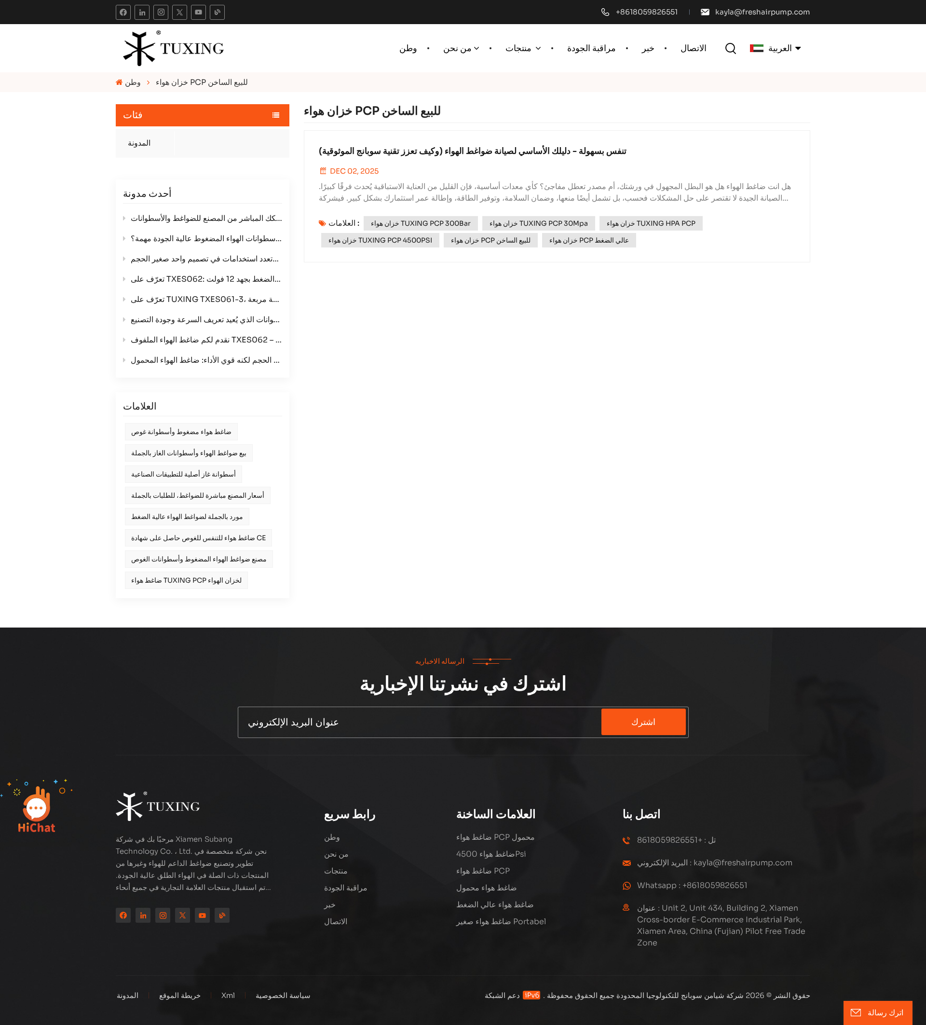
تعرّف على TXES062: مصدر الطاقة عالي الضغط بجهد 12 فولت (206, 279)
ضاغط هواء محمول (486, 888)
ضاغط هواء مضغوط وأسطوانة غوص (181, 431)
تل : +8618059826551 (676, 840)
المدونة (139, 143)
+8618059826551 (647, 11)
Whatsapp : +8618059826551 (692, 885)
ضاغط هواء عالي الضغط (495, 905)
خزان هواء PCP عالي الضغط (589, 240)
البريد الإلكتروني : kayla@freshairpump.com (714, 863)
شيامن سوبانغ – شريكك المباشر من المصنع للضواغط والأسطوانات (206, 218)
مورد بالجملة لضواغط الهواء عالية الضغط (187, 516)
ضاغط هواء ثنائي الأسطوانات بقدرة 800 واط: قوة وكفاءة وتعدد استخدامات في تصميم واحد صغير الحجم (206, 259)
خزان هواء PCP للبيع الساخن (491, 240)
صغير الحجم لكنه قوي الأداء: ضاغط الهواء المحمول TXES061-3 (206, 360)
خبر (648, 48)
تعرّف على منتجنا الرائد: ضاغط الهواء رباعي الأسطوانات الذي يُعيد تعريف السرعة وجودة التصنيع (206, 319)
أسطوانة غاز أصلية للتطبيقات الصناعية (183, 474)
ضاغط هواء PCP (483, 871)
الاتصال (694, 48)
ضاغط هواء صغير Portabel (501, 921)
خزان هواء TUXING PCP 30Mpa (539, 223)
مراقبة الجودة (591, 48)
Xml (228, 995)
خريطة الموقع (179, 995)
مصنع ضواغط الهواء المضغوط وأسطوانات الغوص (199, 559)
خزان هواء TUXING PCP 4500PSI (380, 240)
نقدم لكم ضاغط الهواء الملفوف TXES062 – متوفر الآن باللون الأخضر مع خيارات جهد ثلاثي (206, 340)
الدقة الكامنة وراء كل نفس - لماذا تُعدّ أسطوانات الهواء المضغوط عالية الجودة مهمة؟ (206, 238)
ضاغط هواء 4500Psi (491, 854)
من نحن (457, 48)
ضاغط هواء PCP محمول (495, 837)
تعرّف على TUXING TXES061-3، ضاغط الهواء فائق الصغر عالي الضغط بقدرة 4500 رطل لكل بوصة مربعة (206, 299)
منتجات (519, 48)
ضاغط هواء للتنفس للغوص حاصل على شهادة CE (198, 537)
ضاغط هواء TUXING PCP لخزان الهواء (186, 580)
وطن (408, 48)
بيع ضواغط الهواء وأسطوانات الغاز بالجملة (188, 453)
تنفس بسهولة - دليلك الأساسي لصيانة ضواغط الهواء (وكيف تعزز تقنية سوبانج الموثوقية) (472, 151)
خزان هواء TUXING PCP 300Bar (421, 223)
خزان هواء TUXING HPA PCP (651, 223)
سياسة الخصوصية (283, 995)
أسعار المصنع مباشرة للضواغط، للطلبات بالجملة (197, 495)
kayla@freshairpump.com (762, 11)
